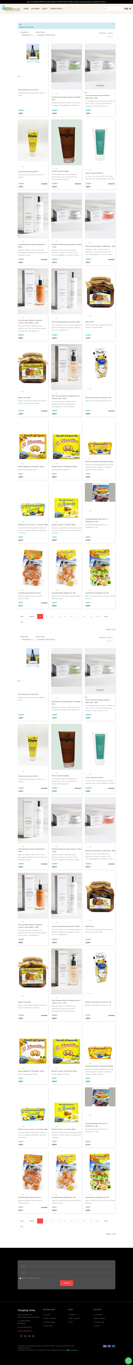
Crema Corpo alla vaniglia (60, 171)
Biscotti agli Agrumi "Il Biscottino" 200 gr (31, 466)
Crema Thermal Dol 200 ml (94, 173)
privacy (38, 1278)
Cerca (71, 1322)
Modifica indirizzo (100, 1318)
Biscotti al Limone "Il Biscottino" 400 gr (64, 466)
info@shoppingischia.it (25, 1331)
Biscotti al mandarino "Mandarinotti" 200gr (99, 461)
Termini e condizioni (50, 1318)
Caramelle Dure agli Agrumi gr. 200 (96, 593)
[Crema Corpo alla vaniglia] (66, 142)
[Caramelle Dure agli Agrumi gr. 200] (100, 566)
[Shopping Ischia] (11, 8)
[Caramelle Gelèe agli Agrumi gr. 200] (66, 566)
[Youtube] (29, 1336)
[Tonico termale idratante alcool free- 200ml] (66, 291)
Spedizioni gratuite (49, 1322)
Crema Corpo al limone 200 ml (28, 171)
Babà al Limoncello (24, 397)
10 (97, 616)
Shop (44, 9)
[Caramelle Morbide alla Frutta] (100, 492)
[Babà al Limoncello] (33, 364)
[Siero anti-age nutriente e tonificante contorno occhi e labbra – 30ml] (33, 291)
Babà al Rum (89, 322)
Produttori (56, 9)
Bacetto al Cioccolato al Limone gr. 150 (98, 397)
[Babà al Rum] (100, 288)
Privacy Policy (48, 1326)
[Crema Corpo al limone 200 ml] (33, 140)
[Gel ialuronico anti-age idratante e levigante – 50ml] (66, 66)
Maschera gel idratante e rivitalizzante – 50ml (100, 246)
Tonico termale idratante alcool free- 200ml (66, 322)
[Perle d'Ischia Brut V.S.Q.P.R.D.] (33, 53)
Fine (21, 622)
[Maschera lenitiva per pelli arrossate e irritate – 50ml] (66, 215)
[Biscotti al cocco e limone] (33, 501)
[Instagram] (33, 1336)
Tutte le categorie (74, 1318)
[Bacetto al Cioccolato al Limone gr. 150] (100, 362)
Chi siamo (35, 9)
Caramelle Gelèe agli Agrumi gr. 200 (64, 593)
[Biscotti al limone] (66, 501)
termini (30, 1278)
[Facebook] (21, 1336)
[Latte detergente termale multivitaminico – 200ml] (33, 215)
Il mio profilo (98, 1314)
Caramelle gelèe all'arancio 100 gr (29, 593)
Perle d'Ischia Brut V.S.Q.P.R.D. (28, 90)
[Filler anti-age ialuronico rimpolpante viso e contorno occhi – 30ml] (66, 367)
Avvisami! (32, 59)
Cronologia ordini (100, 1322)
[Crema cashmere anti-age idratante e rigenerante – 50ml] (100, 66)
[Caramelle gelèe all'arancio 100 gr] (33, 566)
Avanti (106, 616)
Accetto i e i (31, 1278)
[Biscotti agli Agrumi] (33, 440)
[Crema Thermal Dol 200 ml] (100, 142)
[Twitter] (25, 1336)
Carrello (97, 1326)
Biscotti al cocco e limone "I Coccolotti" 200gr (33, 525)
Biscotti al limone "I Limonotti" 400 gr (64, 525)
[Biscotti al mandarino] (100, 437)
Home (26, 9)
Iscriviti (66, 1283)
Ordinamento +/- (27, 35)
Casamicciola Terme (61, 1346)
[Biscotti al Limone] (66, 440)
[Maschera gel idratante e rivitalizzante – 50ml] (100, 215)
